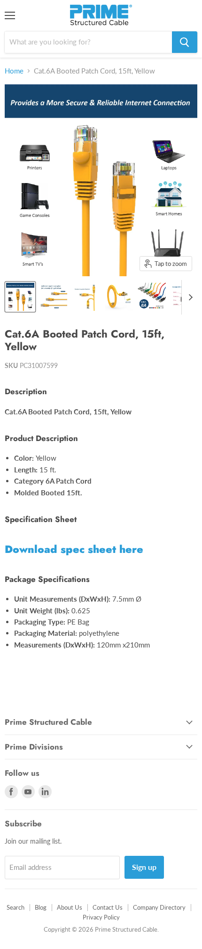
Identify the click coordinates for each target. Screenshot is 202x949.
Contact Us (108, 907)
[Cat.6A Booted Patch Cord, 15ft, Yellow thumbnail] (20, 297)
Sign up (144, 866)
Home (14, 71)
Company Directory (159, 907)
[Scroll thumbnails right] (188, 297)
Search (15, 907)
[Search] (184, 42)
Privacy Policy (101, 917)
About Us (69, 907)
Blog (41, 907)
